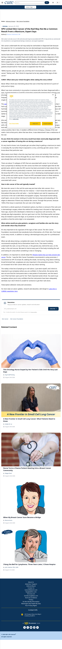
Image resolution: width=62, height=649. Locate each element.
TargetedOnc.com (31, 592)
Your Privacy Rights (31, 605)
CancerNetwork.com (31, 590)
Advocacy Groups (10, 21)
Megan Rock (8, 473)
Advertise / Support (31, 584)
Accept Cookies (47, 123)
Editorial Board (31, 586)
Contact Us (31, 588)
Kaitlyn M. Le (8, 424)
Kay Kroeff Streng (10, 375)
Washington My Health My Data (31, 603)
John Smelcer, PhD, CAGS (11, 567)
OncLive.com (31, 594)
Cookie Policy (15, 119)
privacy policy (34, 312)
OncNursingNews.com (31, 596)
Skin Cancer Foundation (16, 319)
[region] (31, 110)
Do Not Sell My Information (31, 602)
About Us (31, 582)
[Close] (53, 94)
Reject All (35, 123)
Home (3, 21)
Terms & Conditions (31, 598)
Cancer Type (29, 7)
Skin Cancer (5, 319)
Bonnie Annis (8, 520)
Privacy (31, 600)
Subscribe (52, 308)
